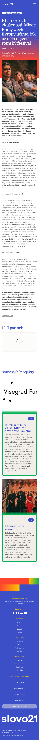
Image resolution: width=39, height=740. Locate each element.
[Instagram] (18, 613)
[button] (34, 4)
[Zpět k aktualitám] (12, 13)
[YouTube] (26, 613)
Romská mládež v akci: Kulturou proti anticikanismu (18, 54)
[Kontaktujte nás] (19, 706)
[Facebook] (14, 613)
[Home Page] (8, 4)
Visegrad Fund (7, 316)
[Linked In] (22, 613)
